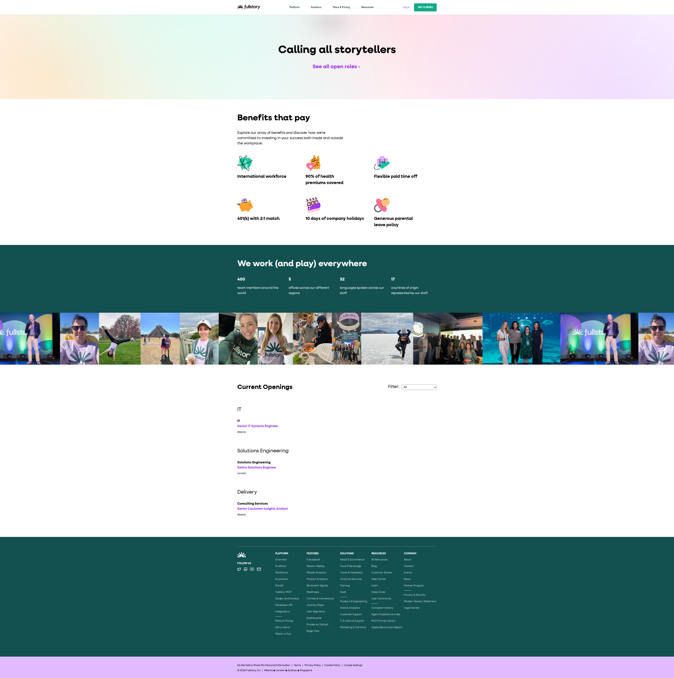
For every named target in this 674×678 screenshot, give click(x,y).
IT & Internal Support (352, 621)
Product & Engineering (353, 601)
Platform (294, 7)
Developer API (283, 605)
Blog (374, 566)
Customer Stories (381, 572)
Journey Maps (315, 605)
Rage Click (313, 631)
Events (408, 572)
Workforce (281, 572)
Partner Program (414, 585)
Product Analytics (317, 579)
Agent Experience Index (385, 614)
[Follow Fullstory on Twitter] (239, 569)
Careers (409, 566)
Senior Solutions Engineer (256, 467)
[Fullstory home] (248, 7)
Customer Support (351, 614)
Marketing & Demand (353, 627)
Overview (281, 560)
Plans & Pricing (341, 7)
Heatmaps (313, 592)
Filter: (393, 387)
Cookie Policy (332, 665)
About (407, 560)
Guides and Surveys (287, 598)
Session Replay (316, 566)
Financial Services (351, 579)
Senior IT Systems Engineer (257, 426)
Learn (374, 585)
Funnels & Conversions (320, 598)
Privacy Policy (313, 665)
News (407, 579)
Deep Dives (378, 592)
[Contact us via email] (259, 569)
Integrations (282, 611)
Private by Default (317, 624)
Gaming (345, 585)
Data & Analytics (350, 608)
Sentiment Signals (317, 585)
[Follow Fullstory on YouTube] (252, 569)
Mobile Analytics (316, 572)
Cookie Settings (353, 665)
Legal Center (411, 608)
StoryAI (279, 585)
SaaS (343, 592)
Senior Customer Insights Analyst (262, 508)
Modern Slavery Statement (420, 601)
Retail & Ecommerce (352, 560)
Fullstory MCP (283, 592)
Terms (297, 665)
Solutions (316, 7)
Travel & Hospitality (351, 572)
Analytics (280, 566)
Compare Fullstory (382, 608)
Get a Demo (425, 7)
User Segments (316, 611)
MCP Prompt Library (383, 621)
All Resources (379, 560)
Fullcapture (313, 560)
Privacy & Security (414, 595)
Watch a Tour (283, 634)
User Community (381, 598)
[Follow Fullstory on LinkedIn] (245, 569)
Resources (367, 7)
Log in (406, 7)
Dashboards (314, 618)
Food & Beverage (350, 566)
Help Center (378, 579)
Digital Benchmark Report (386, 627)
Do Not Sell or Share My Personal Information (263, 665)
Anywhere (281, 579)
